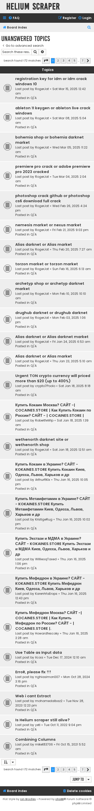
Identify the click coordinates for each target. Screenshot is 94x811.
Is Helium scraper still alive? (42, 720)
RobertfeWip (44, 420)
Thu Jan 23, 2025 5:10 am (72, 361)
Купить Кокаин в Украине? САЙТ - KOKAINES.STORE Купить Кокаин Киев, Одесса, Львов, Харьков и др (50, 469)
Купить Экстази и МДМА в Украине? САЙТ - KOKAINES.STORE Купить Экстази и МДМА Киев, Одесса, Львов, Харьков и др (53, 546)
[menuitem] (13, 18)
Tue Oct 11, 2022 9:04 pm (62, 725)
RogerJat (42, 89)
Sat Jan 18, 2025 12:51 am (71, 450)
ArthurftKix (42, 480)
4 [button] (69, 60)
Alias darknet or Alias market (43, 244)
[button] (46, 61)
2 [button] (58, 60)
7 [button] (82, 60)
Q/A (34, 98)
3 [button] (63, 60)
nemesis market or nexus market (48, 225)
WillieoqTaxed (46, 559)
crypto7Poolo (45, 386)
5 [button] (74, 60)
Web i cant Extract (33, 696)
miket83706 (44, 744)
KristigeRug (43, 519)
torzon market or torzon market (46, 264)
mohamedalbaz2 (48, 701)
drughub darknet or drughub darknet (51, 312)
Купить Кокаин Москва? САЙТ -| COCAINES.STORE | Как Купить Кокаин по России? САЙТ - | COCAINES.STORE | (53, 410)
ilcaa (39, 657)
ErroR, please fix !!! (33, 672)
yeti (37, 725)
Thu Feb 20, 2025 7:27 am (72, 249)
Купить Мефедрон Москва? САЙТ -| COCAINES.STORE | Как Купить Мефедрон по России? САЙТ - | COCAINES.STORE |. (48, 620)
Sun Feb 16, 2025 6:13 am (71, 269)
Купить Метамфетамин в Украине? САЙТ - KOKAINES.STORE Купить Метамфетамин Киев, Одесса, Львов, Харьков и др (52, 506)
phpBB (59, 799)
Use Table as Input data (38, 652)
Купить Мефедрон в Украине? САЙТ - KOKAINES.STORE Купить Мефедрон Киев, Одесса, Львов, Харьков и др (50, 583)
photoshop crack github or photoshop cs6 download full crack (52, 198)
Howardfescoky (47, 633)
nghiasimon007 (47, 677)
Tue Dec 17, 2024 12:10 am (66, 657)
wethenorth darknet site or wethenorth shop (41, 442)
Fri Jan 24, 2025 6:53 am (71, 342)
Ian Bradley (28, 799)
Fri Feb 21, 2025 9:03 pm (70, 230)
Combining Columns (35, 739)
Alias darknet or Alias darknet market (51, 336)
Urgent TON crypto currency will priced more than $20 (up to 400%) (52, 378)
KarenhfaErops (46, 594)
